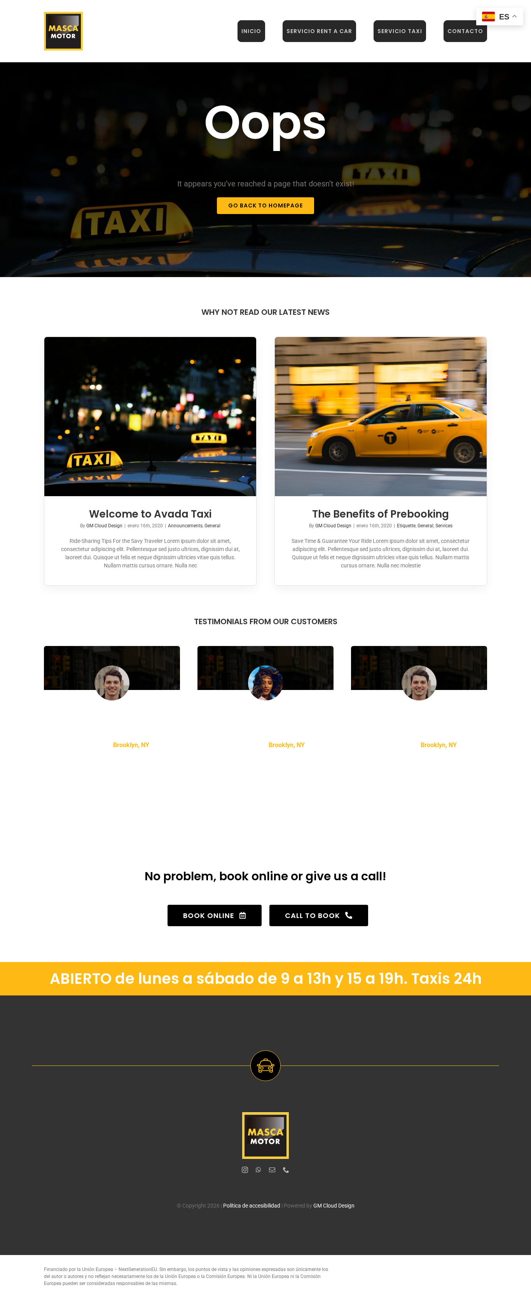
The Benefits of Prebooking (380, 514)
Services (443, 525)
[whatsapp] (258, 1170)
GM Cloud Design (104, 525)
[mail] (272, 1170)
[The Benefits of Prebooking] (381, 416)
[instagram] (245, 1170)
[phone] (286, 1170)
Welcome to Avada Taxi (150, 514)
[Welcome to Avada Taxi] (150, 416)
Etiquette (406, 525)
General (212, 525)
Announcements (185, 525)
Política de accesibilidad (251, 1205)
